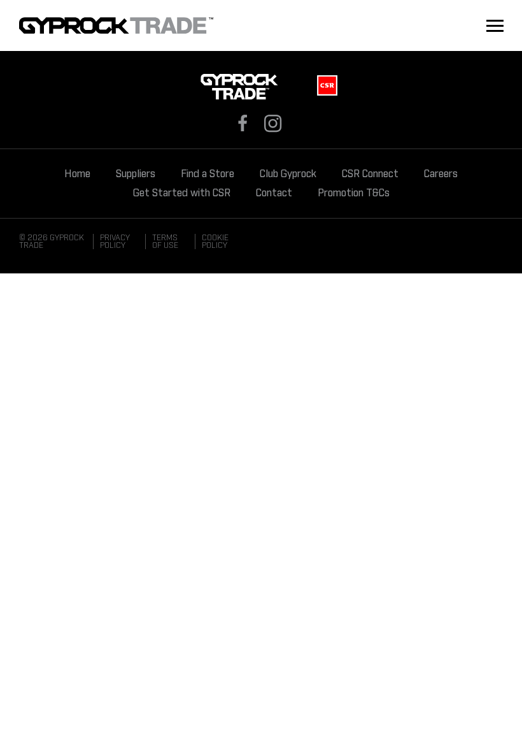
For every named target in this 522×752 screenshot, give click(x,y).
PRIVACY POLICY (115, 241)
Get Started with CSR (181, 193)
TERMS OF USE (165, 241)
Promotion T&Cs (354, 193)
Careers (441, 174)
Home (77, 174)
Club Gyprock (288, 174)
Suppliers (135, 174)
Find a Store (207, 174)
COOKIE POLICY (215, 241)
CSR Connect (370, 174)
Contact (274, 193)
